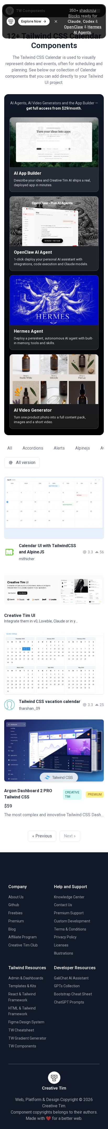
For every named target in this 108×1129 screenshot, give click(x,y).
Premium (16, 921)
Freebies (15, 913)
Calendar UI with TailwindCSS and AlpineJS (47, 548)
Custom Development (72, 921)
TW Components (22, 1046)
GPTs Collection (67, 986)
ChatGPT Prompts (69, 1002)
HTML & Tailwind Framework (22, 1011)
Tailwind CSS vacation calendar (49, 701)
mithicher (27, 559)
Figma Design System (26, 1022)
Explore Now (31, 21)
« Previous (42, 835)
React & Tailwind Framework (22, 997)
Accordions (33, 448)
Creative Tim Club (23, 945)
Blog (12, 929)
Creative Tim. (54, 1105)
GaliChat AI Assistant (71, 978)
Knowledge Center (69, 897)
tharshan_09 (29, 708)
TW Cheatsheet (21, 1030)
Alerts (59, 448)
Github (13, 905)
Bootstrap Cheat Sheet (73, 994)
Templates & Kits (22, 986)
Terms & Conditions (70, 929)
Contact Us (63, 905)
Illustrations (63, 953)
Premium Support (69, 913)
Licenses (61, 945)
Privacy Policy (65, 937)
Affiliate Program (22, 937)
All (9, 448)
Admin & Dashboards (25, 978)
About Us (16, 897)
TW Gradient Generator (27, 1038)
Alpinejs (82, 448)
